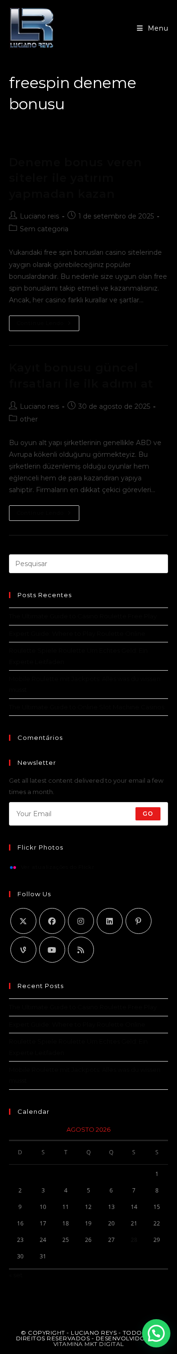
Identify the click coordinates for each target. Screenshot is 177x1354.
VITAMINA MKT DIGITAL (88, 1343)
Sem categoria (44, 229)
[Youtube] (52, 950)
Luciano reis (39, 216)
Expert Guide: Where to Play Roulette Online (77, 633)
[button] (156, 1333)
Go (148, 813)
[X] (23, 921)
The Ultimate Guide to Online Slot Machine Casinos (86, 707)
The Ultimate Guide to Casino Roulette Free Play (83, 616)
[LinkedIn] (110, 921)
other (29, 419)
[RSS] (81, 950)
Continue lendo (48, 325)
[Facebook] (52, 921)
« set (16, 1275)
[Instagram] (81, 921)
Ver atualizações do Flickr (58, 867)
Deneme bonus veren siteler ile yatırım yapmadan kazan (75, 178)
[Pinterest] (139, 921)
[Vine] (23, 950)
